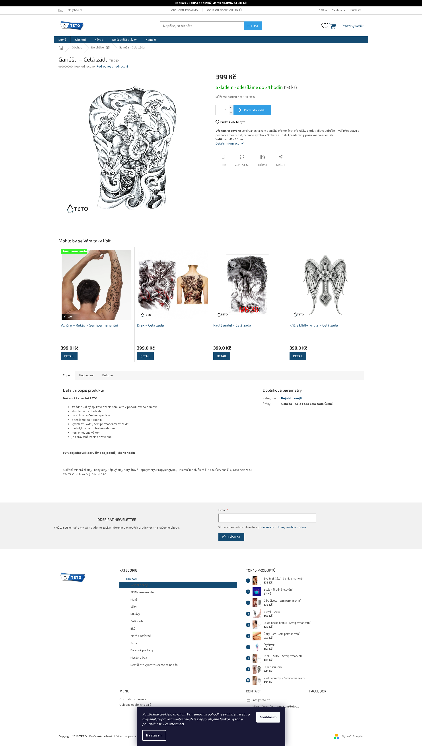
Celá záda (136, 621)
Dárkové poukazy (142, 650)
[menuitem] (62, 39)
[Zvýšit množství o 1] (231, 107)
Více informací (173, 724)
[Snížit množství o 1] (231, 112)
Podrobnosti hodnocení (112, 67)
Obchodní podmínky (184, 10)
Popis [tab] (66, 375)
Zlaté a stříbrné (140, 636)
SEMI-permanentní (142, 592)
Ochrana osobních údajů (224, 10)
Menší (134, 599)
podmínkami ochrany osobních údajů (282, 527)
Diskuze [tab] (107, 375)
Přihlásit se (231, 537)
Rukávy (135, 614)
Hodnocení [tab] (86, 375)
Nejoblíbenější (291, 398)
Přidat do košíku (255, 110)
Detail (69, 356)
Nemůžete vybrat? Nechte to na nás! (154, 665)
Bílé (132, 628)
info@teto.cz (261, 700)
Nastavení (154, 735)
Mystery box (138, 657)
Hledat (252, 26)
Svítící (134, 643)
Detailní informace (227, 143)
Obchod (131, 579)
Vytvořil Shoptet (353, 736)
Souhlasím (268, 717)
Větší (133, 607)
